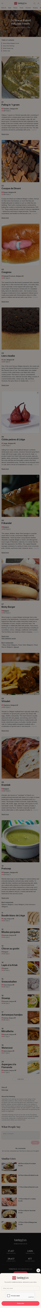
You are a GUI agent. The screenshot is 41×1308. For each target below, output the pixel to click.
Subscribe (20, 1303)
